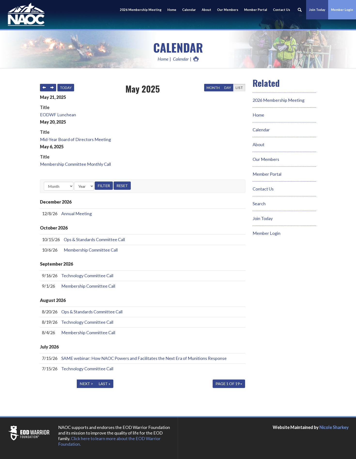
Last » (104, 383)
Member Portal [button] (255, 10)
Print (196, 59)
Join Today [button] (317, 10)
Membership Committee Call (91, 250)
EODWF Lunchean (58, 114)
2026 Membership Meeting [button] (141, 10)
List (239, 88)
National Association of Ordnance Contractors (43, 14)
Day (227, 88)
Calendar (189, 10)
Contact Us (281, 10)
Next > (86, 383)
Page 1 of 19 (228, 383)
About (206, 10)
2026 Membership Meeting (278, 100)
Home (171, 10)
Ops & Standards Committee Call (94, 239)
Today (66, 88)
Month (213, 88)
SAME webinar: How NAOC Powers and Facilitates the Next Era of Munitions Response (144, 358)
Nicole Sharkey (334, 427)
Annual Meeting (76, 213)
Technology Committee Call (87, 275)
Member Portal (267, 174)
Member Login (342, 10)
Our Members (227, 10)
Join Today (263, 218)
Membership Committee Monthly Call (75, 164)
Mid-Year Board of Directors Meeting (75, 139)
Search (259, 203)
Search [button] (299, 9)
